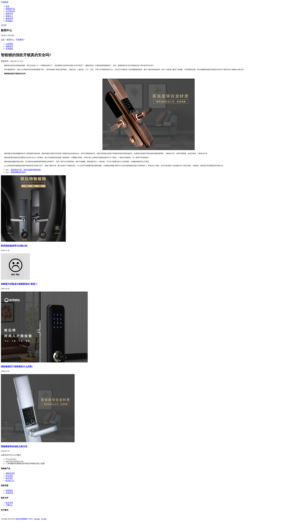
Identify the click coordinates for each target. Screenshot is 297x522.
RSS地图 (43, 519)
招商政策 (9, 490)
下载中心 (9, 505)
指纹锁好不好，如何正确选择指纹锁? (26, 170)
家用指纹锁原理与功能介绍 (14, 245)
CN (2, 25)
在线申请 (9, 493)
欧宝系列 (9, 476)
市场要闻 (19, 40)
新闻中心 (9, 16)
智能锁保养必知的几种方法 (14, 446)
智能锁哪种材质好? (18, 172)
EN (5, 25)
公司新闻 (9, 44)
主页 (3, 40)
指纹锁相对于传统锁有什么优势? (17, 366)
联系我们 (9, 21)
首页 (7, 6)
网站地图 (37, 519)
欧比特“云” (10, 481)
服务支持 (9, 18)
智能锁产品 (10, 9)
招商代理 (9, 14)
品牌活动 (9, 46)
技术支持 (9, 503)
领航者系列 (10, 473)
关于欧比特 (10, 11)
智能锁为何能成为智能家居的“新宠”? (19, 284)
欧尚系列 (9, 478)
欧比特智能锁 (21, 519)
